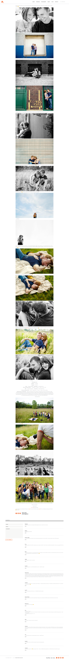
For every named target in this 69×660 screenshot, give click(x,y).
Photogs (62, 1)
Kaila (25, 619)
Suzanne (26, 626)
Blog (52, 1)
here (29, 508)
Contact (56, 1)
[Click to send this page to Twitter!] (18, 513)
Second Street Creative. (19, 657)
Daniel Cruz (26, 603)
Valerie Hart (27, 572)
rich (25, 634)
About (33, 1)
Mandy (26, 530)
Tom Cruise (27, 328)
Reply (25, 526)
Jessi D (26, 590)
